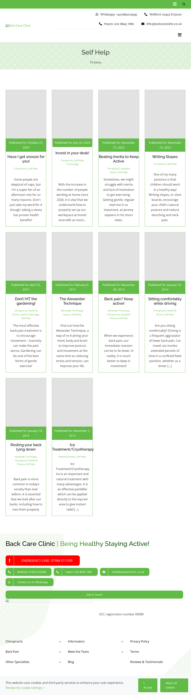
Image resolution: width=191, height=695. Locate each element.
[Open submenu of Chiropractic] (59, 641)
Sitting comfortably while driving (165, 301)
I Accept (148, 685)
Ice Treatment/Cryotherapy (73, 447)
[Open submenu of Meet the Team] (121, 652)
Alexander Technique (72, 310)
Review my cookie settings (24, 688)
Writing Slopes (165, 156)
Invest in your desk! (72, 153)
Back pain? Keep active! (118, 301)
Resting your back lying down (26, 447)
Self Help (32, 168)
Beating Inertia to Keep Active (119, 158)
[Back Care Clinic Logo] (18, 25)
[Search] (183, 4)
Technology (72, 164)
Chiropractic (20, 168)
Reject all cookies (171, 685)
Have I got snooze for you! (26, 158)
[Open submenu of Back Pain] (59, 652)
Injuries (24, 314)
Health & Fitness (67, 456)
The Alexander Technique (72, 301)
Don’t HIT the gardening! (26, 301)
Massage (34, 314)
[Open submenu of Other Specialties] (59, 662)
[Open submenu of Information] (121, 641)
